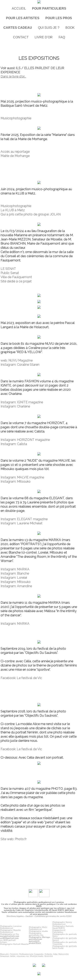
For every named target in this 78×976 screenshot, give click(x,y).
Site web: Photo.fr (14, 839)
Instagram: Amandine (16, 586)
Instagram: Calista (14, 444)
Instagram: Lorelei (14, 578)
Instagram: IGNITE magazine (22, 402)
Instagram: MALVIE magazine (22, 477)
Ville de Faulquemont (16, 277)
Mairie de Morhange (15, 156)
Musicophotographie (16, 118)
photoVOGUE (35, 943)
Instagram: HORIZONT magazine (25, 440)
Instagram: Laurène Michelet (21, 523)
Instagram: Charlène (15, 406)
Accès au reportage (15, 151)
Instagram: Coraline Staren (20, 364)
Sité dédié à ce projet (16, 281)
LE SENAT (8, 269)
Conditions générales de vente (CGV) (53, 916)
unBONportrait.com (9, 938)
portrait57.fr (34, 941)
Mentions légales (15, 916)
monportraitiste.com (9, 936)
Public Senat (10, 273)
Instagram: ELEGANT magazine (24, 519)
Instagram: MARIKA (15, 569)
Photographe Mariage (39, 937)
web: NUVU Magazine (17, 360)
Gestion (29, 916)
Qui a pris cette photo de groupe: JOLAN (31, 214)
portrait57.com (35, 939)
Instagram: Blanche (15, 573)
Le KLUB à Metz (13, 210)
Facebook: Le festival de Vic (21, 678)
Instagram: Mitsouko (16, 481)
